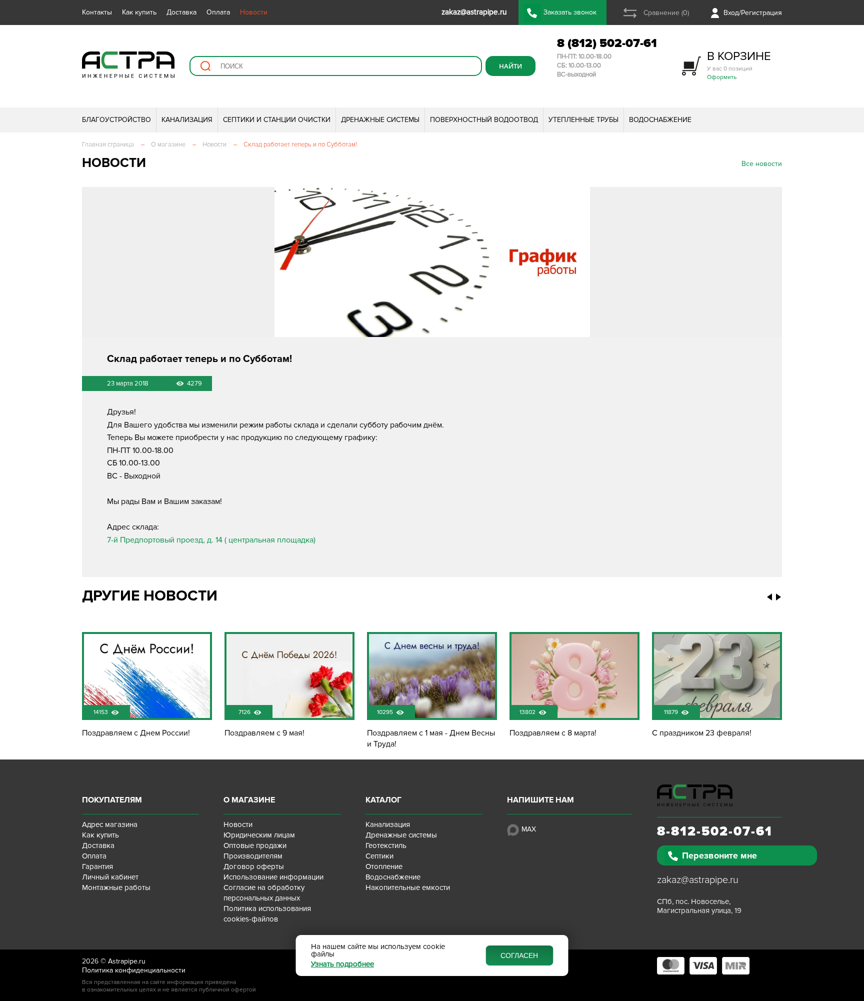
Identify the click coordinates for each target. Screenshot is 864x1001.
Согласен (519, 956)
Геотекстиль (386, 845)
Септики (380, 856)
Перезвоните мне (719, 855)
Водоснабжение (393, 877)
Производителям (253, 856)
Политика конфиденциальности (134, 970)
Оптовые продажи (255, 845)
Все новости (762, 164)
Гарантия (97, 866)
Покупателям (112, 800)
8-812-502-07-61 (714, 832)
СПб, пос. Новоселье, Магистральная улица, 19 (699, 906)
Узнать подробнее (342, 964)
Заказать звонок (570, 12)
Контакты (97, 12)
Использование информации (274, 877)
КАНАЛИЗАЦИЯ (187, 120)
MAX (529, 829)
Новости (254, 12)
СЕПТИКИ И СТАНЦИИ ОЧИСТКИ (276, 120)
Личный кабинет (110, 877)
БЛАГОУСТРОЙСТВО (116, 120)
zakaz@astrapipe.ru (697, 880)
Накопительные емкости (408, 887)
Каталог (384, 800)
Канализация (388, 824)
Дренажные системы (401, 835)
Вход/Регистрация (753, 12)
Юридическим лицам (259, 835)
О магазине (249, 800)
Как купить (139, 12)
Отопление (384, 866)
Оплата (218, 12)
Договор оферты (254, 866)
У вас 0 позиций (739, 64)
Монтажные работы (116, 887)
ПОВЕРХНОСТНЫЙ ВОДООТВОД (484, 120)
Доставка (181, 12)
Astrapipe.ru (127, 961)
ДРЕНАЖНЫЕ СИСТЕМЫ (380, 120)
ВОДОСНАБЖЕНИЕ (660, 120)
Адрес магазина (110, 824)
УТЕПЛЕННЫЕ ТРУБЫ (583, 120)
